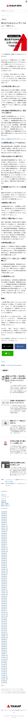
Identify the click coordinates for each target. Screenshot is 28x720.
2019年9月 (4, 661)
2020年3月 (4, 650)
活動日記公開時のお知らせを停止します (17, 464)
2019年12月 (4, 655)
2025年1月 (4, 546)
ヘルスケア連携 (18, 689)
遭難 (14, 692)
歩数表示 (10, 692)
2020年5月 (4, 647)
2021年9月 (4, 618)
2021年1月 (4, 632)
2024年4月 (4, 562)
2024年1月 (4, 567)
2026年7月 (4, 514)
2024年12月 (4, 548)
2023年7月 (4, 578)
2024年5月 (4, 560)
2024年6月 (4, 558)
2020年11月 (4, 636)
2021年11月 (4, 614)
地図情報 (3, 502)
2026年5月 (4, 517)
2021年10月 (4, 616)
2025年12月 (4, 526)
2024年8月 (4, 555)
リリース (3, 498)
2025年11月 (4, 528)
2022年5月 (4, 603)
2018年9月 (4, 681)
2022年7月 (4, 600)
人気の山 (3, 500)
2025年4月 (4, 541)
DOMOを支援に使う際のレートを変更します (18, 442)
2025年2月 (4, 544)
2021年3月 (4, 629)
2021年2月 (4, 630)
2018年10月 (4, 679)
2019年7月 (4, 664)
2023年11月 (4, 571)
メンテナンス (5, 497)
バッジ (12, 689)
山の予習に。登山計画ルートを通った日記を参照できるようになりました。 (17, 379)
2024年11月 (4, 549)
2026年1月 (4, 524)
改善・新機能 (5, 504)
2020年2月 (4, 652)
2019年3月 (4, 672)
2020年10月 (4, 638)
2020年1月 (4, 654)
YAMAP (7, 689)
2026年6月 (4, 515)
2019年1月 (4, 675)
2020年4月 (4, 648)
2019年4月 (4, 670)
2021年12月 (4, 612)
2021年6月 (4, 623)
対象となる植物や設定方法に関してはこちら (13, 139)
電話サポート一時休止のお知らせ (17, 422)
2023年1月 (4, 589)
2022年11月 (4, 593)
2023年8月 (4, 576)
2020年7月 (4, 643)
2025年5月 (4, 539)
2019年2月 (4, 673)
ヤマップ (4, 692)
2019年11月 (4, 657)
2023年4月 (4, 584)
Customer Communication (14, 365)
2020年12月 (4, 634)
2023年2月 (4, 587)
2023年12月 (4, 569)
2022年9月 (4, 596)
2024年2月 (4, 566)
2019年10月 (4, 659)
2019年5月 (4, 668)
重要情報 (23, 692)
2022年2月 (4, 609)
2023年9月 (4, 575)
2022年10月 (4, 594)
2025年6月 (4, 537)
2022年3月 (4, 607)
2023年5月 (4, 582)
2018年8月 (4, 682)
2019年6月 (4, 666)
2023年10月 (4, 573)
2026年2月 (4, 523)
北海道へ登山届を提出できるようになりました (17, 402)
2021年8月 (4, 620)
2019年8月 (4, 663)
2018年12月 (4, 677)
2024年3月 (4, 564)
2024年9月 (4, 553)
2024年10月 (4, 551)
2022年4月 (4, 605)
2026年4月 (4, 519)
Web (3, 689)
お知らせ (3, 361)
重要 (18, 692)
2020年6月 (4, 645)
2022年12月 (4, 591)
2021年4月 (4, 627)
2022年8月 (4, 598)
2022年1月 (4, 611)
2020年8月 (4, 641)
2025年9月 (4, 532)
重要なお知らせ (5, 506)
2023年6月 (4, 580)
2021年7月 (4, 621)
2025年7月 (4, 535)
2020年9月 (4, 639)
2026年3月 (4, 521)
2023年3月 (4, 585)
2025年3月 (4, 542)
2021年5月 (4, 625)
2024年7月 (4, 557)
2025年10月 (4, 530)
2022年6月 (4, 602)
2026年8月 (4, 512)
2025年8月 (4, 533)
